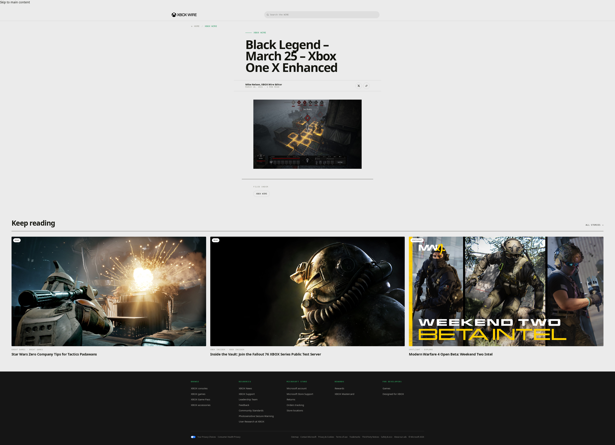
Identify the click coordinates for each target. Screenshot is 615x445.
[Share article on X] (359, 86)
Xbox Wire (261, 194)
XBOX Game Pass (200, 399)
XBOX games (198, 394)
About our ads (400, 437)
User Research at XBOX (251, 421)
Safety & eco (386, 437)
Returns (291, 399)
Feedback (244, 405)
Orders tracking (295, 405)
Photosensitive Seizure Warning (256, 416)
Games (386, 388)
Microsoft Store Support (300, 394)
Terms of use (342, 437)
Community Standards (251, 410)
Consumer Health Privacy (229, 437)
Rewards (339, 388)
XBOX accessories (200, 405)
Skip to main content (15, 2)
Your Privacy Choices (206, 437)
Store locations (295, 410)
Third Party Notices (370, 437)
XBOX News (245, 388)
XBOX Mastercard (344, 394)
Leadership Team (248, 399)
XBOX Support (247, 394)
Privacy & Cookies (326, 437)
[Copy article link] (366, 86)
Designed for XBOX (393, 394)
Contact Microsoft (308, 437)
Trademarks (354, 437)
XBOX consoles (199, 388)
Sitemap (295, 437)
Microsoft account (297, 388)
